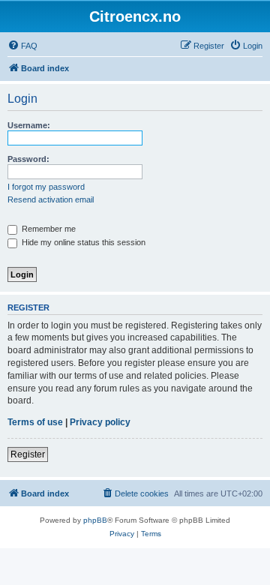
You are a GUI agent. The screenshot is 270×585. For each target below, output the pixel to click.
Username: (29, 125)
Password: (29, 159)
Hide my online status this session (83, 242)
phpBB (95, 520)
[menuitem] (23, 46)
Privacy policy (100, 422)
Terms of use (35, 422)
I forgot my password (46, 186)
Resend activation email (51, 199)
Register (27, 454)
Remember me (48, 228)
